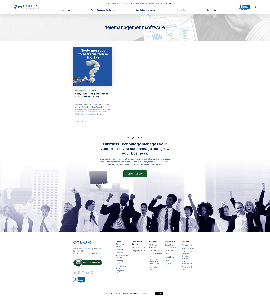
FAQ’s (167, 260)
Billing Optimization (138, 247)
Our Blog (168, 264)
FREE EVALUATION (125, 4)
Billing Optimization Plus (138, 252)
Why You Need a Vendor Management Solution (120, 269)
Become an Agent (188, 248)
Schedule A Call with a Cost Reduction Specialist (187, 255)
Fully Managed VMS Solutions (121, 256)
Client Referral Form (187, 268)
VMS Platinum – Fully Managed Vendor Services (154, 261)
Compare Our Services (153, 268)
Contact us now (135, 174)
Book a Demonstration (187, 263)
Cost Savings (80, 91)
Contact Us (211, 10)
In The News (92, 91)
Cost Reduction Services (145, 10)
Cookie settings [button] (147, 293)
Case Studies (169, 254)
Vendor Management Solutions (102, 10)
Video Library (169, 257)
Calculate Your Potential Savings (171, 246)
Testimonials (169, 250)
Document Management (120, 251)
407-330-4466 (165, 4)
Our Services (153, 242)
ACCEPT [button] (159, 293)
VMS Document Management (154, 246)
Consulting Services (119, 262)
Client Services (187, 245)
